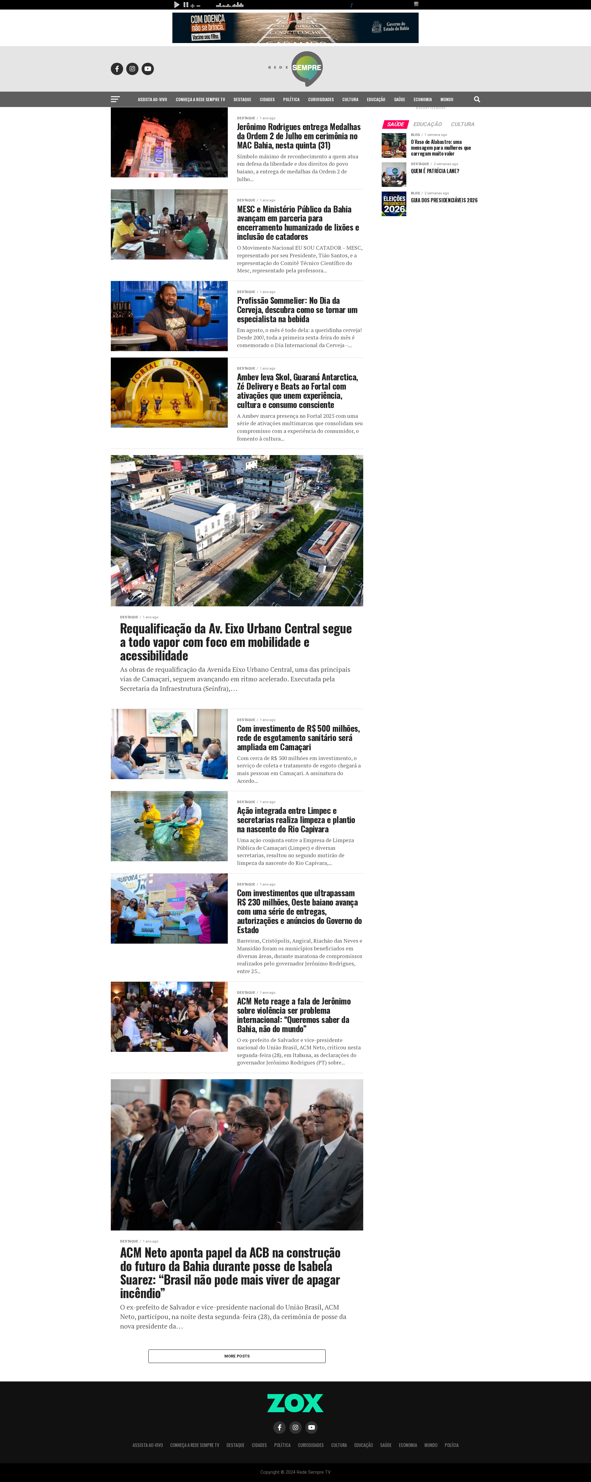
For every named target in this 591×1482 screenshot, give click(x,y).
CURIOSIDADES (321, 99)
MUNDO (446, 99)
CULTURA (350, 99)
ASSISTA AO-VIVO (152, 99)
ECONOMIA (423, 99)
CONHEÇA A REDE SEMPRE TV (200, 99)
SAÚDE (399, 99)
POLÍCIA (296, 115)
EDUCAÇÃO (376, 99)
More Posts (237, 1356)
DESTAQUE (242, 99)
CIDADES (267, 99)
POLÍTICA (291, 99)
